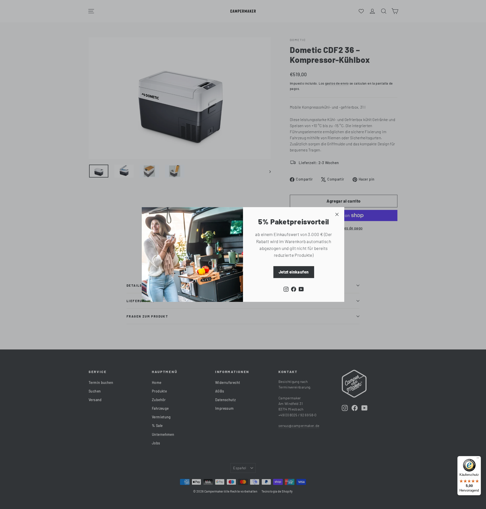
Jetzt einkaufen (294, 271)
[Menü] (478, 459)
